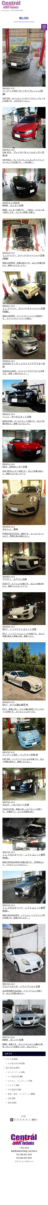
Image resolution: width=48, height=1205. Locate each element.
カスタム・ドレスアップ (18, 1081)
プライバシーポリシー (24, 1161)
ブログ (8, 1059)
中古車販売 (12, 1090)
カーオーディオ (14, 1072)
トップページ (5, 10)
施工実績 (9, 1068)
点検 (10, 1098)
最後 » (34, 1120)
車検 (10, 1103)
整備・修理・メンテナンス (19, 1094)
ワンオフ (11, 1085)
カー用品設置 (13, 1077)
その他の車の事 (14, 1063)
